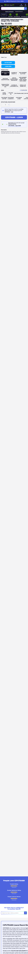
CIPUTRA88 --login (14, 117)
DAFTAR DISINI (8, 62)
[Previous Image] (2, 41)
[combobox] (12, 8)
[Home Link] (9, 5)
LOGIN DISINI (8, 66)
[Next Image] (25, 41)
